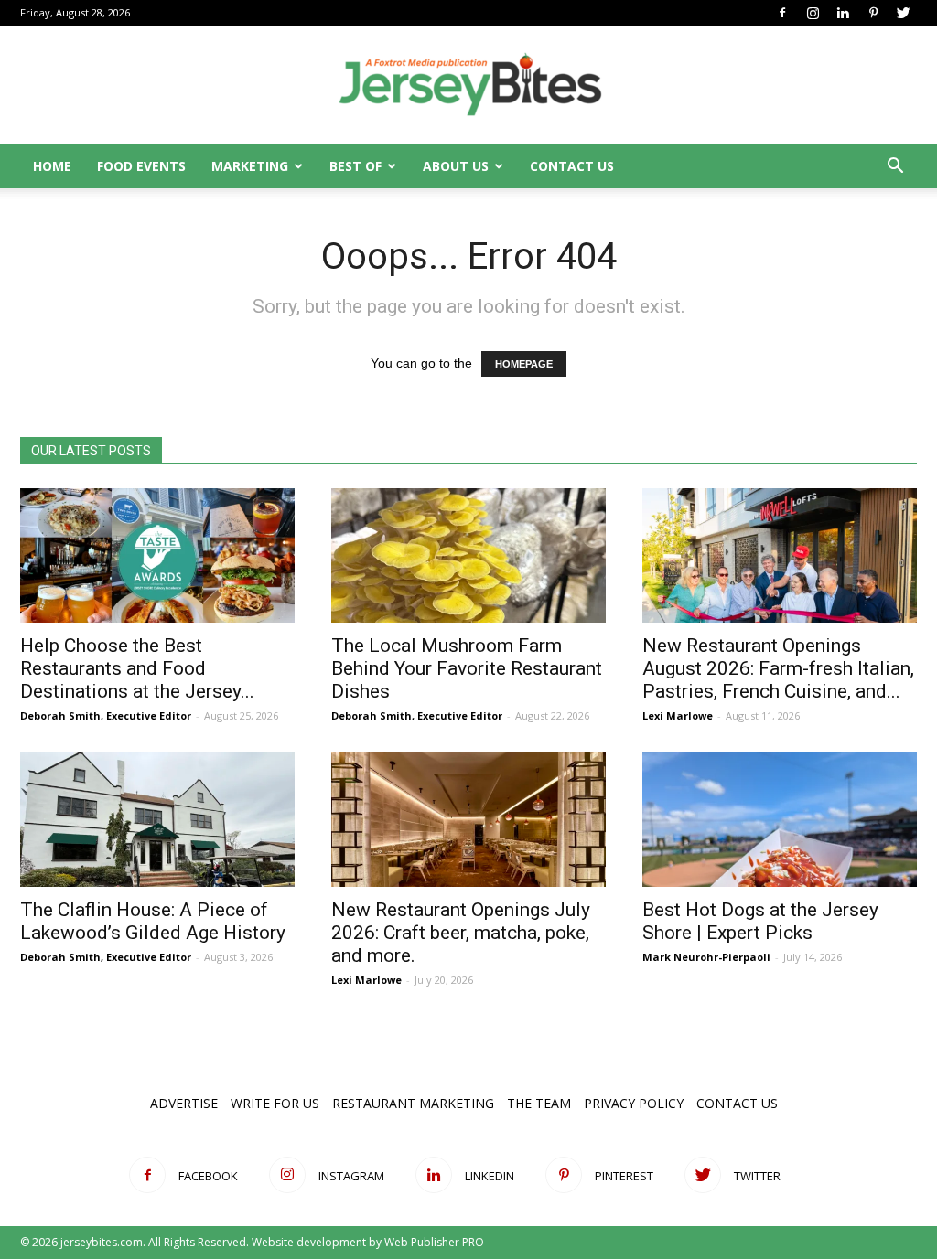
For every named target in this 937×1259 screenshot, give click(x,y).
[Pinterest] (873, 13)
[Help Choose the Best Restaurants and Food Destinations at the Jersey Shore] (157, 555)
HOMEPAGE (524, 363)
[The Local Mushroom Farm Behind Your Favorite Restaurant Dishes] (468, 555)
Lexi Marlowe (677, 715)
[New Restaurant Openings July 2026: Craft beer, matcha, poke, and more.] (468, 819)
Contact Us (572, 166)
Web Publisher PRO (434, 1242)
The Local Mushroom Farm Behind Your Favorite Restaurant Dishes (466, 668)
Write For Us (275, 1103)
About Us (456, 166)
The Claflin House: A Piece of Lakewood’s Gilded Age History (152, 921)
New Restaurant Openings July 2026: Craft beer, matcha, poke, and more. (460, 932)
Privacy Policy (634, 1103)
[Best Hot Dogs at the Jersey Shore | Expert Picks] (779, 819)
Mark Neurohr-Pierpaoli (706, 957)
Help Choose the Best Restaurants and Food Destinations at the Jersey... (137, 668)
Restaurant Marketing (413, 1103)
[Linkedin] (842, 13)
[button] (895, 167)
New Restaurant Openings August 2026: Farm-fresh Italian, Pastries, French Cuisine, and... (778, 668)
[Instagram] (812, 13)
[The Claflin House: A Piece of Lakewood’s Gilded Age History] (157, 819)
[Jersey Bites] (468, 86)
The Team (539, 1103)
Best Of (355, 166)
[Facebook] (782, 13)
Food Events (141, 166)
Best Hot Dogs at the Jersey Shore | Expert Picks (760, 921)
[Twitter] (903, 13)
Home (52, 166)
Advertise (184, 1103)
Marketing (249, 166)
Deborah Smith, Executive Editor (105, 715)
